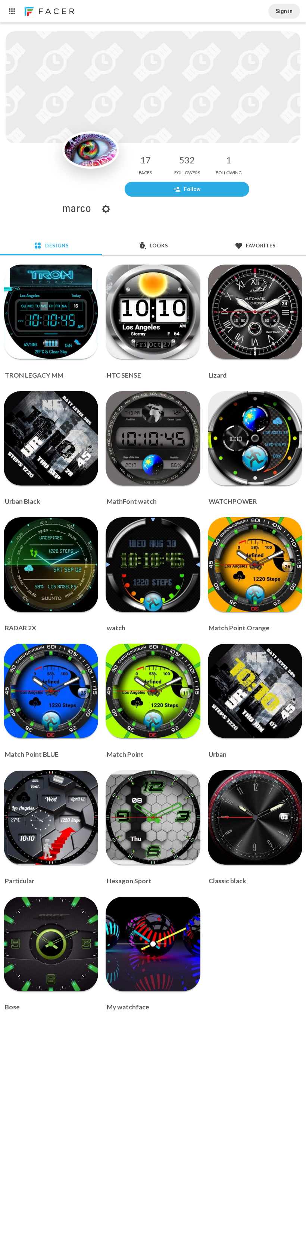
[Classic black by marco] (255, 817)
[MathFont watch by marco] (153, 438)
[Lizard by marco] (255, 312)
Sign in (284, 11)
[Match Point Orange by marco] (255, 564)
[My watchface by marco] (153, 944)
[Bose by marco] (51, 944)
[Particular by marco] (51, 817)
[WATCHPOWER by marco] (255, 438)
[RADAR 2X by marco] (51, 564)
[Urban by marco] (255, 691)
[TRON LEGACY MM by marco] (51, 312)
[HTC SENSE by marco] (153, 312)
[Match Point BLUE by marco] (51, 691)
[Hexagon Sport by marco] (153, 817)
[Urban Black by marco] (51, 438)
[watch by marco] (153, 564)
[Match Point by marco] (153, 691)
